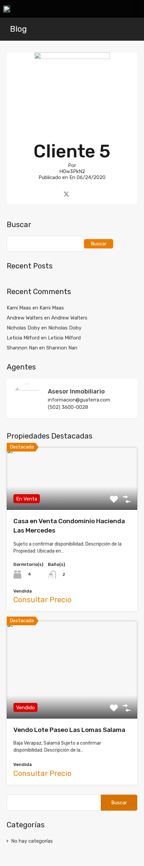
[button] (136, 8)
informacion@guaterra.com (79, 400)
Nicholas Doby (64, 328)
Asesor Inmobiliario (76, 391)
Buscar (19, 224)
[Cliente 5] (72, 124)
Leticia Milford (64, 338)
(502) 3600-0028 (68, 407)
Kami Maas (52, 308)
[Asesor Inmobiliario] (27, 410)
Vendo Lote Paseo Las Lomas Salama (69, 730)
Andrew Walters (69, 318)
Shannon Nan (61, 348)
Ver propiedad (72, 497)
